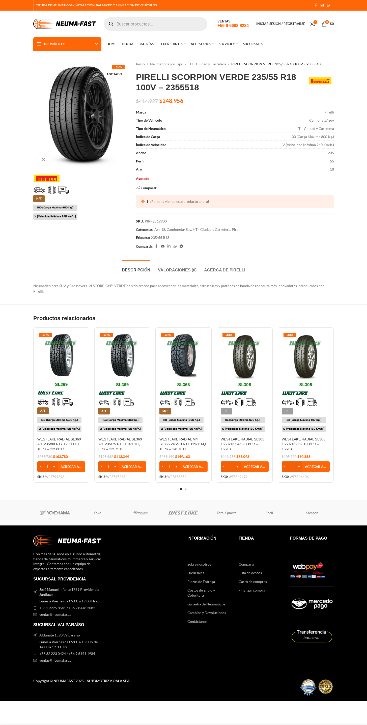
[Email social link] (162, 246)
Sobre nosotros (199, 564)
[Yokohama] (54, 512)
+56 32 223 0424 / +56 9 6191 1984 (67, 653)
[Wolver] (140, 512)
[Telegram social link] (181, 246)
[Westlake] (183, 512)
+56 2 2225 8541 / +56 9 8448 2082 (67, 608)
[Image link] (67, 540)
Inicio (140, 64)
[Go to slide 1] (181, 489)
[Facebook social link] (316, 5)
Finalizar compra (252, 590)
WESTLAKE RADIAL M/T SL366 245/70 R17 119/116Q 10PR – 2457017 (182, 444)
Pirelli (236, 229)
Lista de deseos (250, 573)
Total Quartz (226, 513)
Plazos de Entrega (201, 581)
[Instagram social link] (322, 5)
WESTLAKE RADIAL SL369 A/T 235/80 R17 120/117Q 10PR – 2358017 (59, 444)
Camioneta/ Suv (179, 229)
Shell (269, 513)
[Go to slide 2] (186, 489)
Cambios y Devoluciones (206, 612)
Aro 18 (159, 229)
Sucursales (195, 573)
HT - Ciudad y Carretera (207, 64)
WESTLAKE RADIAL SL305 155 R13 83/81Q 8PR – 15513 (303, 444)
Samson (312, 513)
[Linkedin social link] (169, 246)
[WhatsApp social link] (328, 5)
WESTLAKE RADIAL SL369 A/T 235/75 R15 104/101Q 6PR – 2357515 (120, 444)
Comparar (247, 564)
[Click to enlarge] (43, 159)
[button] (61, 466)
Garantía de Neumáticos (206, 604)
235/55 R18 (160, 237)
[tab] (136, 267)
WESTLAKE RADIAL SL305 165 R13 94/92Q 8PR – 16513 (242, 444)
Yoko (97, 513)
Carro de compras (253, 581)
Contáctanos (197, 621)
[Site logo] (64, 23)
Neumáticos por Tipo (166, 64)
